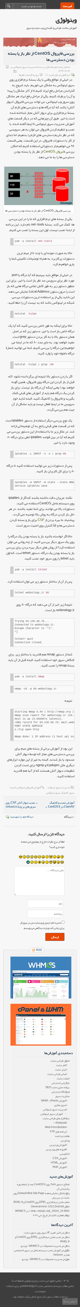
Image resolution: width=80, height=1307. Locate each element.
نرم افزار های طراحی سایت (56, 1118)
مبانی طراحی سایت (56, 1074)
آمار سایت (61, 1065)
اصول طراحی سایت (60, 1060)
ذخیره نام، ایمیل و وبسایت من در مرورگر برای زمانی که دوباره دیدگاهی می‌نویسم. (42, 925)
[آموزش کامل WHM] (40, 1025)
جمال (67, 1232)
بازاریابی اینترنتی (61, 1083)
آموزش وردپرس (57, 1145)
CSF (41, 520)
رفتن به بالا (69, 1301)
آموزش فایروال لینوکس (29, 787)
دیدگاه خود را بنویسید (21, 816)
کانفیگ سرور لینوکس (57, 792)
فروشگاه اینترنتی (61, 1091)
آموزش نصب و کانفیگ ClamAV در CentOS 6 (59, 805)
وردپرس (65, 1140)
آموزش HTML (58, 1162)
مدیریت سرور (62, 1096)
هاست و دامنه (62, 1136)
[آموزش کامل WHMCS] (40, 977)
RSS (39, 950)
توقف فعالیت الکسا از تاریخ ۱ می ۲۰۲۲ (51, 1215)
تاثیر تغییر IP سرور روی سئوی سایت (42, 1232)
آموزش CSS (59, 1158)
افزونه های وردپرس (56, 1149)
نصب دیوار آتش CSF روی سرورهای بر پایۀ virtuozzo (22, 805)
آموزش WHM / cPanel (53, 1100)
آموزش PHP (59, 1167)
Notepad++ (59, 1122)
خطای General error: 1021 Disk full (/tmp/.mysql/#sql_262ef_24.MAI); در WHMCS (42, 1209)
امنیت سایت (63, 1078)
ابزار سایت (60, 1069)
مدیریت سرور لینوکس (59, 787)
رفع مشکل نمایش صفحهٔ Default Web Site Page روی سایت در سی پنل (41, 1195)
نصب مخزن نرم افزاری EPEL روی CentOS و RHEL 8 (42, 1202)
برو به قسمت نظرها (29, 75)
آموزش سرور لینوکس (51, 1114)
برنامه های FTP (58, 1131)
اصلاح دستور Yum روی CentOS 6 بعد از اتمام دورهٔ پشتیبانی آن (43, 1186)
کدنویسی (65, 1153)
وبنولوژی (66, 20)
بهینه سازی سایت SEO (57, 1087)
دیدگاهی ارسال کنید (59, 75)
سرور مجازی (60, 1105)
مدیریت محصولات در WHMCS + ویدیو (41, 1246)
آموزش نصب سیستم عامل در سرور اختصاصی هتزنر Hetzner (42, 1252)
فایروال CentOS (54, 151)
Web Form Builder (55, 1127)
